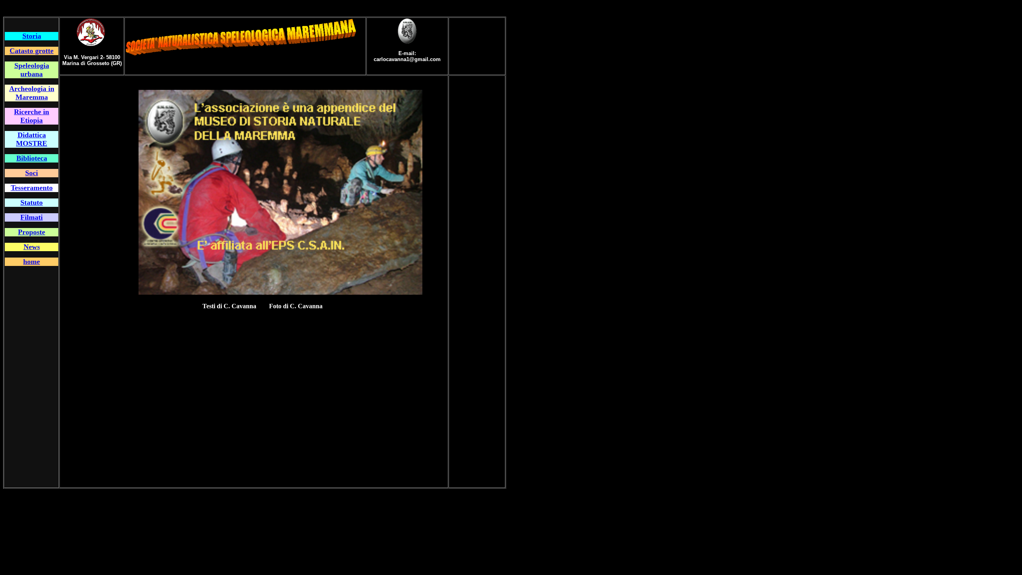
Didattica (32, 135)
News (32, 247)
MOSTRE (31, 143)
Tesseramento (32, 188)
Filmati (31, 217)
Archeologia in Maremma (31, 93)
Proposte (31, 232)
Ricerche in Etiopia (31, 116)
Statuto (31, 202)
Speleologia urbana (31, 69)
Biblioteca (31, 158)
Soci (31, 173)
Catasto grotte (31, 51)
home (31, 262)
